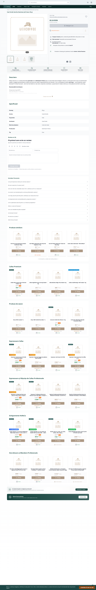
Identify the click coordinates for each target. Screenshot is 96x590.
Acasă (8, 9)
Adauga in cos (69, 25)
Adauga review (14, 166)
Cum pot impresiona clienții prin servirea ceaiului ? (19, 181)
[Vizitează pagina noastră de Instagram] (70, 61)
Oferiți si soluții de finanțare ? (14, 206)
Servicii (49, 6)
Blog (91, 6)
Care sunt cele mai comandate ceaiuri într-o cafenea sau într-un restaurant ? (25, 188)
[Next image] (45, 34)
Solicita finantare (81, 51)
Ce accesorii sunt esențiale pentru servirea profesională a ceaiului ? (23, 192)
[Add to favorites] (86, 16)
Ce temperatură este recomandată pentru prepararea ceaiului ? (22, 199)
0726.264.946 (58, 43)
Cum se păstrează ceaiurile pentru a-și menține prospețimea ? (21, 202)
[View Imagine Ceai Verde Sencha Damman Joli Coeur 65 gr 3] (24, 59)
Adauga (19, 250)
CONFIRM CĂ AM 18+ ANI (87, 587)
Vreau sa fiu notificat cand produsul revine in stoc (58, 17)
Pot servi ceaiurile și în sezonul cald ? (16, 185)
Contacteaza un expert (81, 489)
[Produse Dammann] (85, 31)
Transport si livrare (36, 6)
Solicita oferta (83, 497)
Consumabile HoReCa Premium (15, 9)
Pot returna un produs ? (13, 216)
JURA (14, 6)
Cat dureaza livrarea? (12, 213)
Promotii (44, 6)
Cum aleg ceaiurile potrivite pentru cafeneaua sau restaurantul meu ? (23, 195)
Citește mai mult (48, 96)
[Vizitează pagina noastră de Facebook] (67, 61)
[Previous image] (9, 34)
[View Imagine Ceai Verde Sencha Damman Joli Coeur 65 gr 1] (10, 59)
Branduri (19, 6)
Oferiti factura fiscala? (13, 220)
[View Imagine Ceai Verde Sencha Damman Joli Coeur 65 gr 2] (17, 59)
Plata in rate (26, 6)
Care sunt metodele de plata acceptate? (16, 209)
